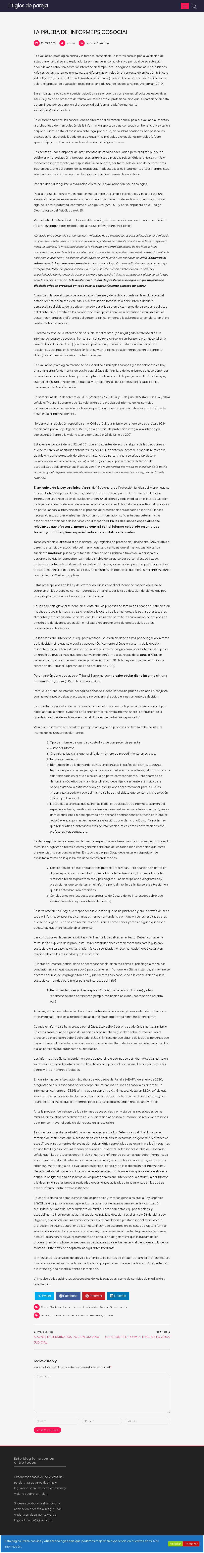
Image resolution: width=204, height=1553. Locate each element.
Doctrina (56, 1307)
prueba (108, 1315)
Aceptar (175, 1544)
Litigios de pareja (28, 5)
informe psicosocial (76, 1315)
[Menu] (185, 6)
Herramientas (72, 1307)
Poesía (103, 1307)
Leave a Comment (98, 43)
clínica (45, 1315)
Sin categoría (118, 1307)
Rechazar (191, 1544)
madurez (96, 1315)
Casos (44, 1307)
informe (56, 1315)
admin (71, 43)
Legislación (90, 1307)
